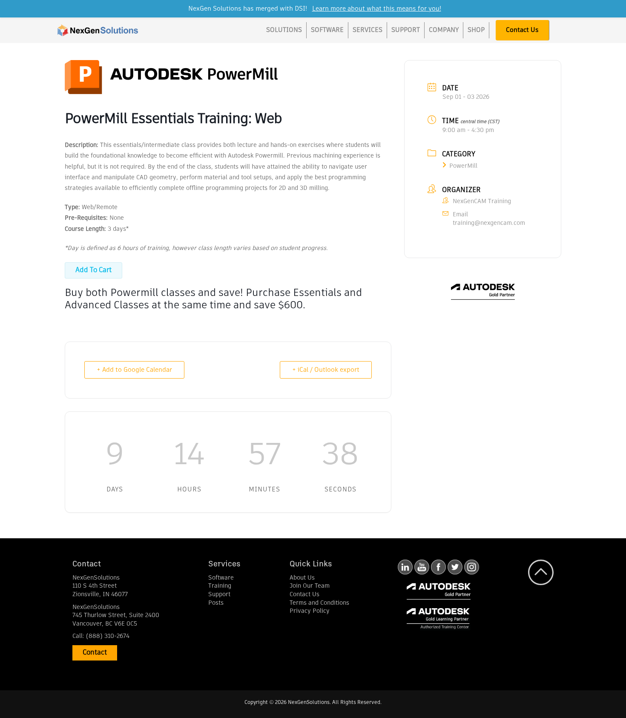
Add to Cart (93, 270)
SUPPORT (405, 30)
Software (221, 578)
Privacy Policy (310, 611)
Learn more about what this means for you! (376, 9)
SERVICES (367, 30)
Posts (216, 603)
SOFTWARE (327, 30)
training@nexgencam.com (489, 223)
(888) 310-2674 (107, 636)
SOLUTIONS (284, 30)
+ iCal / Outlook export (325, 370)
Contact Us (522, 30)
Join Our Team (310, 586)
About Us (302, 578)
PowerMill (463, 166)
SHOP (476, 30)
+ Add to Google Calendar (134, 370)
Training (219, 586)
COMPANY (444, 30)
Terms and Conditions (319, 603)
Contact (95, 652)
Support (219, 594)
